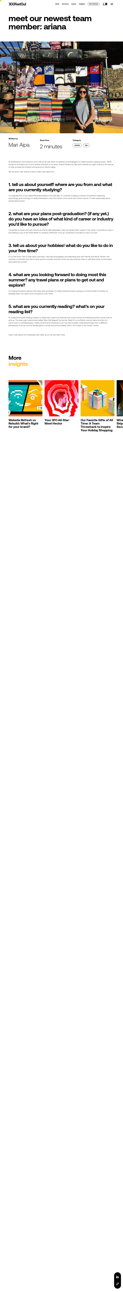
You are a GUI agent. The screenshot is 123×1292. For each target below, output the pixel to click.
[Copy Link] (117, 1284)
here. (63, 335)
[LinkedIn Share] (117, 1277)
